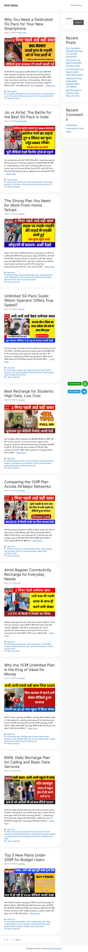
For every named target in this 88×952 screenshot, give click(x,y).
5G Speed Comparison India (34, 370)
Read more (50, 85)
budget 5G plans (37, 182)
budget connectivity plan (20, 646)
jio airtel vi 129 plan (15, 551)
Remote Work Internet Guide (35, 277)
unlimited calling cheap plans (33, 926)
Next (18, 939)
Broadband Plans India (31, 275)
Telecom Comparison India (32, 184)
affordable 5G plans (23, 93)
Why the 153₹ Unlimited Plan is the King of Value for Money (29, 669)
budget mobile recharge (31, 549)
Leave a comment (13, 98)
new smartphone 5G (46, 96)
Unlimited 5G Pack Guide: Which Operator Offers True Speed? (28, 300)
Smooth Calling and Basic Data (29, 836)
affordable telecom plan (29, 736)
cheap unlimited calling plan (21, 739)
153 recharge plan (13, 736)
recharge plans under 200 (40, 924)
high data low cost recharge (21, 463)
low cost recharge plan (40, 739)
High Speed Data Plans (19, 372)
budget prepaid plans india (35, 921)
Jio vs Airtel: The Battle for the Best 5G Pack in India (27, 114)
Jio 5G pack (17, 184)
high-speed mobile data (17, 96)
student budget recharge (13, 926)
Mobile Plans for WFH (17, 277)
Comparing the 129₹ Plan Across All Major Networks (27, 484)
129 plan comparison (14, 549)
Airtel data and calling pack (16, 644)
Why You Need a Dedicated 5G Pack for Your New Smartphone (28, 24)
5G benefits (11, 93)
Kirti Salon (11, 5)
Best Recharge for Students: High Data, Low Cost (29, 393)
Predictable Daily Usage (40, 834)
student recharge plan (28, 465)
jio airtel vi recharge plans (42, 463)
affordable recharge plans (16, 921)
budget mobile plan (32, 461)
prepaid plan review (30, 551)
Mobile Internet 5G (35, 372)
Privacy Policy (76, 5)
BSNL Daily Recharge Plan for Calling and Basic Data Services (27, 762)
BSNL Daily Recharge (14, 831)
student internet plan (11, 465)
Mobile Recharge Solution (22, 834)
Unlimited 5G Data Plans (17, 374)
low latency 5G (32, 96)
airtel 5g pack (12, 182)
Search (69, 18)
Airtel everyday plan (34, 644)
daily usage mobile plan (38, 646)
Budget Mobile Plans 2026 (32, 831)
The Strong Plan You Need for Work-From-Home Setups (27, 205)
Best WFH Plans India (14, 275)
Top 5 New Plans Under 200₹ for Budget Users (25, 857)
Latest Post (11, 272)
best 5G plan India (37, 93)
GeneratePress (55, 948)
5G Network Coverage (15, 370)
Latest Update (12, 91)
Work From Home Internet (26, 279)
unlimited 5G (46, 184)
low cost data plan (23, 924)
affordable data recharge (16, 461)
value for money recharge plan (26, 741)
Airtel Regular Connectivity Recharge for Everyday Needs (27, 574)
